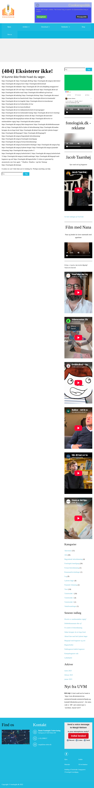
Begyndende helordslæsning (73, 559)
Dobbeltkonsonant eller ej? (73, 623)
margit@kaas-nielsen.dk (44, 744)
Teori (66, 589)
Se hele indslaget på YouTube (74, 217)
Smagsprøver (82, 769)
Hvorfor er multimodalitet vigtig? (75, 619)
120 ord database (82, 764)
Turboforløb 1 (69, 593)
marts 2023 (68, 671)
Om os (9, 34)
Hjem (9, 27)
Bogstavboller (68, 645)
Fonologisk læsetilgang (71, 563)
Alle (65, 555)
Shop (83, 27)
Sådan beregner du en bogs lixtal (75, 632)
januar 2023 (68, 679)
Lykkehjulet (68, 658)
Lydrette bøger (69, 581)
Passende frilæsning (70, 585)
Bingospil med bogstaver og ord (74, 641)
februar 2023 (68, 675)
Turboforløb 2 (69, 598)
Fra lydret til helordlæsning (73, 628)
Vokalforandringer (70, 606)
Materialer (67, 764)
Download (44, 27)
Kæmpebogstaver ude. (71, 653)
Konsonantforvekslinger (72, 572)
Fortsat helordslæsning (71, 568)
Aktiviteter (67, 551)
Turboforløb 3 (69, 602)
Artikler (25, 27)
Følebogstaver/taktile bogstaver (74, 649)
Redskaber (64, 27)
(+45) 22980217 (42, 738)
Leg (65, 576)
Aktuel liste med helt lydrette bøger (75, 636)
